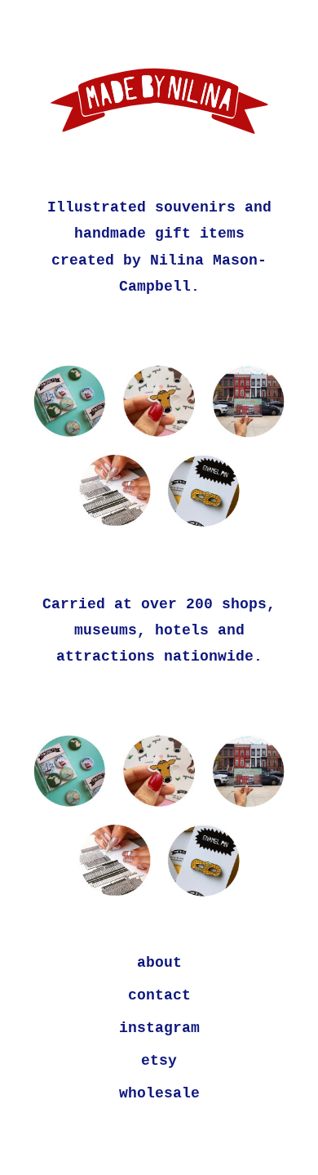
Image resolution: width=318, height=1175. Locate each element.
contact (159, 995)
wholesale (159, 1093)
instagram (159, 1028)
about (159, 963)
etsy (159, 1061)
